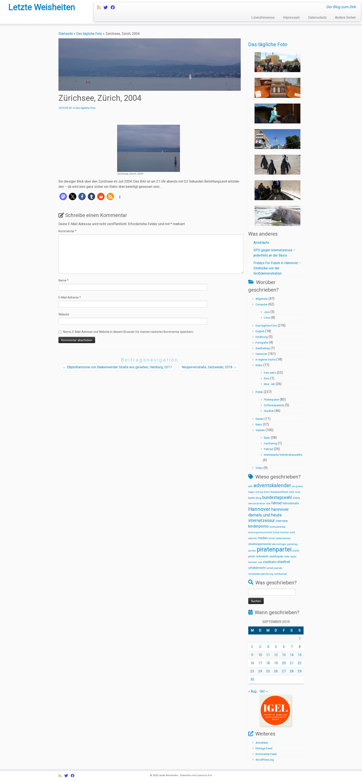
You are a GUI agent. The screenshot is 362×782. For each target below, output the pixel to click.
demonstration (256, 503)
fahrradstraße (290, 503)
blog (258, 497)
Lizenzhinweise (263, 17)
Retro (259, 424)
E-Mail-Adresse (69, 297)
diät (268, 503)
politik (295, 550)
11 (268, 655)
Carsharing (270, 443)
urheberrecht (257, 567)
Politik (259, 392)
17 (260, 663)
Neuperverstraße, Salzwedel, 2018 (209, 367)
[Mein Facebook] (114, 7)
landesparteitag (277, 526)
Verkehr (260, 430)
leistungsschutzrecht (260, 532)
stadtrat (283, 562)
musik (272, 538)
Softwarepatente (274, 405)
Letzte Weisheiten (41, 7)
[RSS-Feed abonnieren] (100, 7)
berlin (251, 497)
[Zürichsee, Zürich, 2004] (148, 148)
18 (268, 663)
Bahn (267, 437)
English (260, 331)
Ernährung (262, 336)
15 (299, 655)
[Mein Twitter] (107, 7)
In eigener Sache (265, 359)
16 (252, 663)
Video (259, 467)
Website (63, 314)
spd (260, 562)
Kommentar (67, 231)
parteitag (292, 544)
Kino (266, 378)
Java (267, 312)
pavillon (252, 550)
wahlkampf (280, 573)
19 (276, 663)
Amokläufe (261, 243)
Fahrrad (268, 449)
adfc (250, 486)
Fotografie (262, 342)
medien (263, 538)
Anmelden (262, 742)
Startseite (65, 34)
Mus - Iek (269, 384)
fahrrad (276, 503)
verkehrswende (274, 568)
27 (284, 671)
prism (251, 556)
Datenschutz (317, 17)
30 (252, 679)
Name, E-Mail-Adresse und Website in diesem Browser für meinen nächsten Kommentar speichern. (128, 331)
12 (276, 655)
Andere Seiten (345, 17)
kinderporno (258, 526)
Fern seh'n (270, 372)
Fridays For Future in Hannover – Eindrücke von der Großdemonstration (277, 268)
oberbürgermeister (259, 544)
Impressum (291, 17)
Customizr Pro (204, 775)
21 (291, 663)
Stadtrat (269, 410)
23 (252, 671)
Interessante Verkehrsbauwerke (283, 454)
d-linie (296, 497)
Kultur (259, 365)
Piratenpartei (271, 399)
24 (260, 671)
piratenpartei (274, 549)
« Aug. (252, 691)
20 (284, 663)
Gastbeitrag (263, 348)
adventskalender (272, 485)
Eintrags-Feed (264, 748)
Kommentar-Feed (266, 754)
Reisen (260, 418)
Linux (267, 317)
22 (299, 663)
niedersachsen (283, 538)
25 (268, 671)
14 (291, 655)
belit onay (294, 491)
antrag (259, 491)
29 (299, 671)
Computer (262, 304)
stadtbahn (270, 562)
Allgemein (262, 298)
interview (282, 521)
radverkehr (262, 556)
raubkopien (276, 556)
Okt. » (264, 691)
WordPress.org (265, 759)
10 (260, 655)
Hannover (261, 353)
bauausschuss (279, 491)
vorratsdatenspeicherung (260, 574)
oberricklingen (279, 544)
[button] (63, 196)
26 (276, 671)
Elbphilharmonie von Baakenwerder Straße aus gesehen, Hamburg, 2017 (117, 367)
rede (286, 556)
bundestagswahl (277, 497)
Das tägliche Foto (89, 34)
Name (63, 280)
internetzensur (261, 520)
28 (291, 671)
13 (284, 655)
